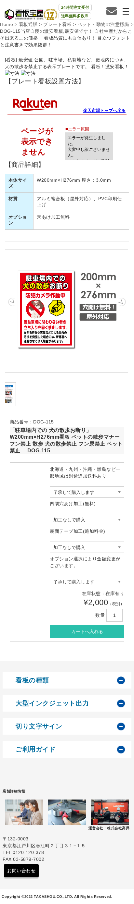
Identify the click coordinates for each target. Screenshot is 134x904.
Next (121, 302)
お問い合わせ (21, 870)
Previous (12, 302)
